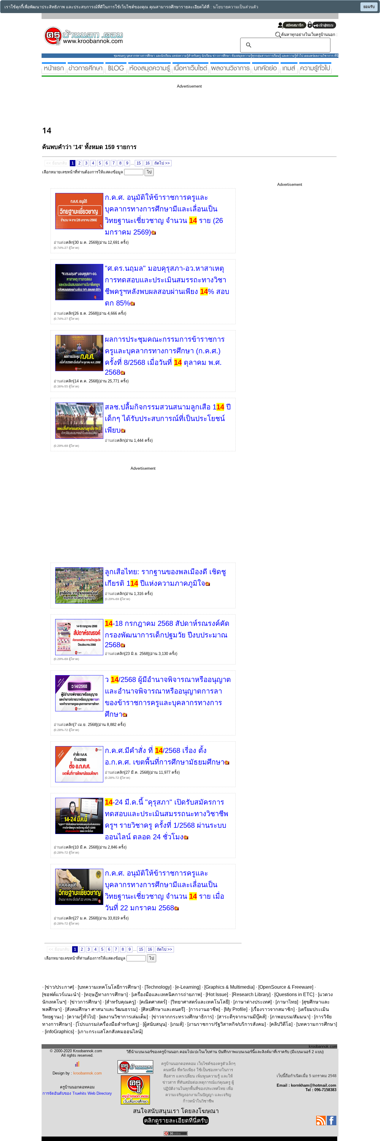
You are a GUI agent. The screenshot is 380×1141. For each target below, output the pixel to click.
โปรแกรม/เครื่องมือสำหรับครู (107, 1024)
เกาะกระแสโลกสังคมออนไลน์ (110, 1031)
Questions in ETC (294, 994)
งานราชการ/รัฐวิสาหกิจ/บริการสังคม (227, 1024)
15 (139, 163)
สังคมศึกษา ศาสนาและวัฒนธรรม (101, 1009)
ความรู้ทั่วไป (81, 1016)
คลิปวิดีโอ (281, 1024)
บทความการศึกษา (316, 1024)
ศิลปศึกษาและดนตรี (163, 1009)
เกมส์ (177, 1024)
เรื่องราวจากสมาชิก (272, 1009)
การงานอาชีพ (204, 1009)
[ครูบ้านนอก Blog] (116, 71)
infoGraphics (59, 1031)
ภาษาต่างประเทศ (252, 1001)
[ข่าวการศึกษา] (85, 71)
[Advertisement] (150, 106)
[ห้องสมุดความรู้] (149, 71)
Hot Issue (217, 994)
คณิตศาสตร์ (153, 1001)
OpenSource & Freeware (285, 987)
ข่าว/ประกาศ (59, 987)
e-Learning (187, 987)
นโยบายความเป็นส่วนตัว (235, 7)
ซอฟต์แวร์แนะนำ (61, 994)
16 (147, 163)
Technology (158, 987)
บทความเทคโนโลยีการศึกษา (109, 987)
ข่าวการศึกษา (85, 1001)
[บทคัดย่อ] (265, 71)
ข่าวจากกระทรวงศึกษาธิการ (182, 1016)
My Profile (235, 1009)
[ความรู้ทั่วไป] (315, 71)
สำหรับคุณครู (120, 1001)
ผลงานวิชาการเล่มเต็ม (123, 1016)
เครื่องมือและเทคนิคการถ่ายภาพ (167, 994)
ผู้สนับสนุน (154, 1024)
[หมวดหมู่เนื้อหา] (190, 71)
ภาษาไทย (287, 1001)
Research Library (251, 994)
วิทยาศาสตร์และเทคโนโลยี (200, 1001)
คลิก (69, 242)
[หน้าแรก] (54, 71)
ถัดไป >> (162, 163)
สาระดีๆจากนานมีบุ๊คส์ (241, 1016)
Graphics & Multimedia (229, 987)
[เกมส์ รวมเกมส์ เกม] (289, 71)
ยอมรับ (369, 7)
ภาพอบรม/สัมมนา (290, 1016)
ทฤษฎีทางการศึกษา (105, 994)
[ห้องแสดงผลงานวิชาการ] (230, 71)
